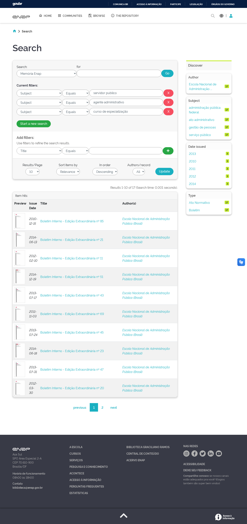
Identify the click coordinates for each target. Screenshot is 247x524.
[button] (221, 15)
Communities (72, 15)
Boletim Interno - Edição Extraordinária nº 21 (71, 239)
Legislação (196, 4)
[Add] (168, 151)
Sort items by (68, 165)
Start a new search (33, 123)
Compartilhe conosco (196, 475)
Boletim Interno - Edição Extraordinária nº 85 (72, 221)
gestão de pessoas (202, 127)
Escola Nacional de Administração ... (202, 86)
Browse (99, 15)
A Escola (75, 447)
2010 (192, 161)
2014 (192, 184)
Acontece (76, 473)
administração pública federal (205, 109)
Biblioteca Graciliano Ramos (148, 447)
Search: (22, 67)
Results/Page (32, 165)
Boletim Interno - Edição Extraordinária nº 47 (71, 369)
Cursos (75, 453)
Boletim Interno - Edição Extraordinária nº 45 (72, 332)
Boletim (194, 210)
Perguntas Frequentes (86, 486)
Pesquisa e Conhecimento (88, 466)
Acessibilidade (194, 464)
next (113, 407)
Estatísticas (78, 493)
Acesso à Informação (85, 480)
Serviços (76, 460)
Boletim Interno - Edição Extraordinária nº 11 (71, 258)
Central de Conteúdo (142, 453)
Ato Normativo (199, 202)
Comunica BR (120, 4)
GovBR (17, 4)
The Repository (127, 15)
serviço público (200, 134)
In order (105, 165)
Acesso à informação (149, 4)
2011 (192, 168)
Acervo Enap (135, 460)
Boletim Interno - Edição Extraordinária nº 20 (72, 388)
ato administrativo (201, 119)
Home (48, 15)
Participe (175, 4)
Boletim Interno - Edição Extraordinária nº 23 (72, 351)
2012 (192, 176)
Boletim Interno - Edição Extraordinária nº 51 (71, 276)
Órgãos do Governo (222, 4)
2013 (192, 153)
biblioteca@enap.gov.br (28, 487)
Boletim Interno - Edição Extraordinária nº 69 (72, 314)
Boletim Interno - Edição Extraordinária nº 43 (72, 295)
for (79, 66)
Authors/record (138, 165)
